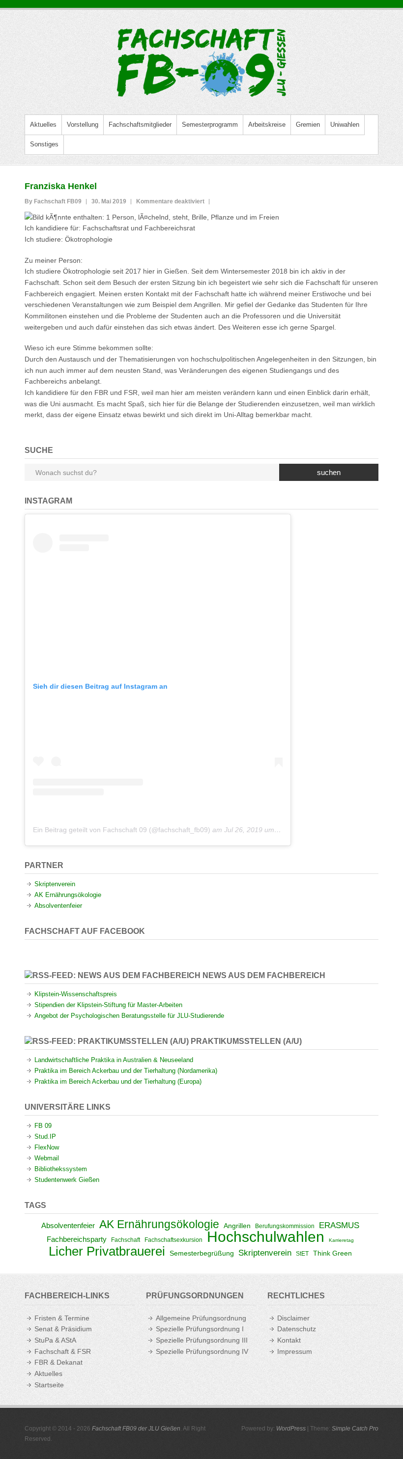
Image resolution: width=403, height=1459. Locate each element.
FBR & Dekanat (58, 1362)
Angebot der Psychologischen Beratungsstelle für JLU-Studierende (129, 1015)
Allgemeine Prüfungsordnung (201, 1318)
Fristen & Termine (61, 1318)
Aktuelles (43, 124)
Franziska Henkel (61, 186)
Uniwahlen (344, 124)
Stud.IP (45, 1136)
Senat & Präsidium (63, 1329)
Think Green (332, 1253)
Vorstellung (82, 124)
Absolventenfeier (58, 905)
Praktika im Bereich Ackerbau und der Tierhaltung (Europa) (118, 1081)
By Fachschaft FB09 (53, 201)
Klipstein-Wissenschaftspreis (75, 994)
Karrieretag (341, 1240)
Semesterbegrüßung (202, 1253)
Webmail (46, 1158)
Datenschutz (296, 1329)
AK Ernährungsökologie (67, 894)
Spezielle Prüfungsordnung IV (202, 1351)
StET (302, 1253)
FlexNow (46, 1147)
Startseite (49, 1385)
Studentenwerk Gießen (66, 1179)
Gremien (308, 124)
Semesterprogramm (210, 124)
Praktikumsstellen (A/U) (246, 1041)
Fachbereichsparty (77, 1239)
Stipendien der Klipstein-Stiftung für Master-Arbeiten (108, 1005)
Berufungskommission (285, 1226)
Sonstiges (44, 144)
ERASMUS (339, 1225)
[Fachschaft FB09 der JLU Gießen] (201, 62)
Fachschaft (125, 1239)
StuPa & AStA (55, 1340)
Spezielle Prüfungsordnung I (200, 1329)
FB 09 (43, 1125)
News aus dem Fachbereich (263, 975)
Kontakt (289, 1340)
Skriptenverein (54, 884)
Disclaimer (293, 1318)
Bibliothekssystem (60, 1169)
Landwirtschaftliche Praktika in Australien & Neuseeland (113, 1060)
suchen (329, 472)
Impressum (294, 1351)
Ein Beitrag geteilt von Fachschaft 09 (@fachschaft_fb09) (121, 830)
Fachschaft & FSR (62, 1351)
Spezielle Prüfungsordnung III (202, 1340)
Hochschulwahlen (265, 1237)
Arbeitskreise (267, 124)
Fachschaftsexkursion (173, 1239)
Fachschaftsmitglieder (140, 124)
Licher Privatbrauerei (107, 1251)
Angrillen (237, 1226)
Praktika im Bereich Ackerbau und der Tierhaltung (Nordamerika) (125, 1070)
